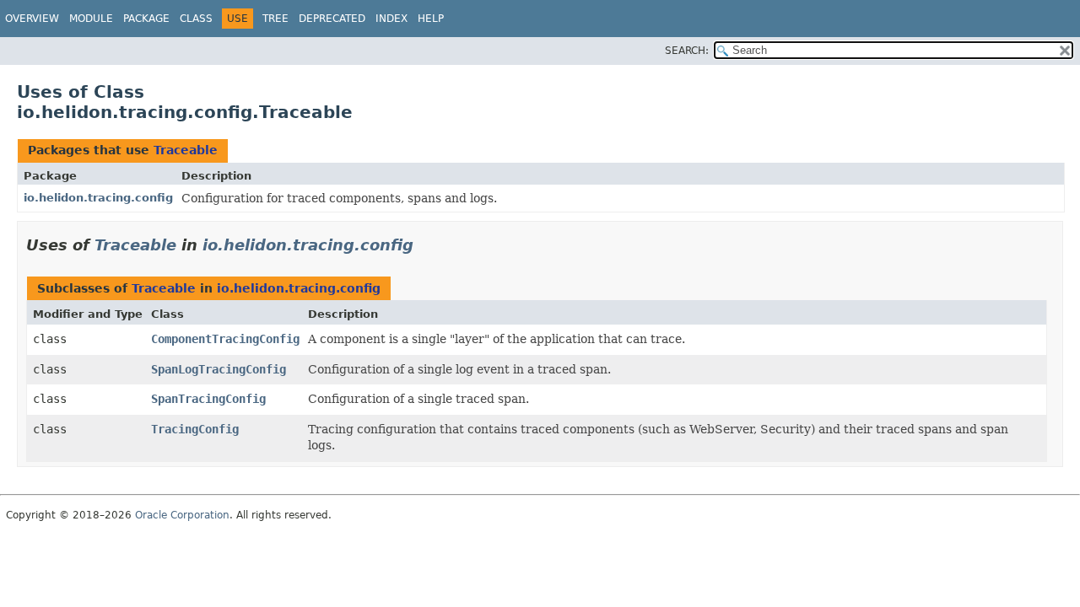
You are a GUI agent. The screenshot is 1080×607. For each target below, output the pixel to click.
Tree (275, 18)
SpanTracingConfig (208, 399)
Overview (32, 18)
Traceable (186, 150)
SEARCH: (687, 50)
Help (431, 18)
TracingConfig (195, 429)
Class (196, 18)
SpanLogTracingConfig (218, 369)
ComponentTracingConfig (225, 339)
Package (146, 18)
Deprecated (332, 18)
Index (391, 18)
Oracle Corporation (182, 515)
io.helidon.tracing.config (98, 197)
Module (91, 18)
